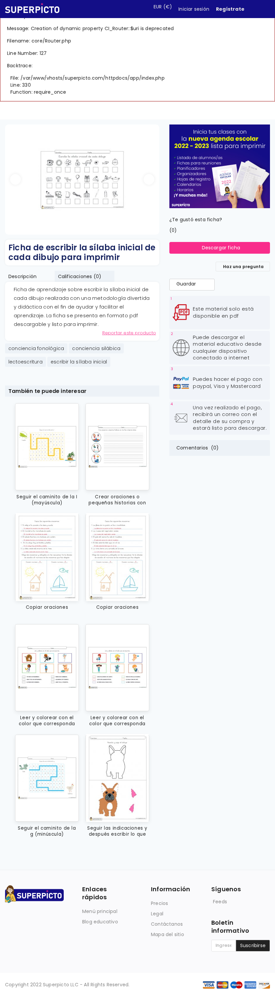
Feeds (220, 901)
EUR (163, 6)
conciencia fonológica (36, 348)
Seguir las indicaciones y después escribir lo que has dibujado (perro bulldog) (117, 831)
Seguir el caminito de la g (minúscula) (47, 831)
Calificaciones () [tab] (80, 276)
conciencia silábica (96, 348)
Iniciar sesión (193, 9)
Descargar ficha (221, 247)
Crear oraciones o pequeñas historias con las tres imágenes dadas (117, 500)
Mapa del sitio (167, 934)
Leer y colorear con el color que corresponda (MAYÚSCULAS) (47, 721)
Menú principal (99, 911)
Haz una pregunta (243, 266)
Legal (157, 913)
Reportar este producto (129, 333)
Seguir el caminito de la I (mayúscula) (46, 500)
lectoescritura (25, 361)
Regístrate (230, 9)
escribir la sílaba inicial (79, 361)
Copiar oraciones (47, 607)
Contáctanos (167, 924)
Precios (159, 903)
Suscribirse (253, 945)
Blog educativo (100, 921)
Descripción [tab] (22, 276)
